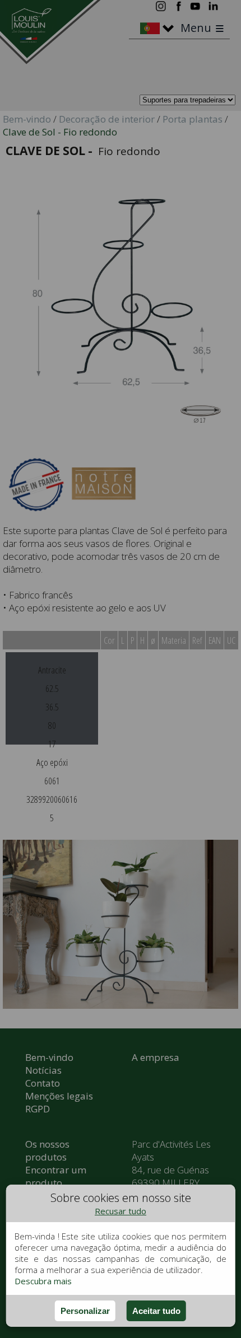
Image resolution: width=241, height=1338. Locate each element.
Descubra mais (43, 1280)
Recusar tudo (120, 1211)
